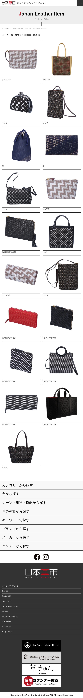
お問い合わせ (6, 621)
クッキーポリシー (8, 632)
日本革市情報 (6, 596)
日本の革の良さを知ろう (10, 616)
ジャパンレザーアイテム (10, 586)
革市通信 (5, 611)
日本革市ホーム (6, 28)
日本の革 (5, 591)
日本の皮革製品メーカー (10, 606)
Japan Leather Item (18, 28)
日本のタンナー (7, 601)
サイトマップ (6, 627)
